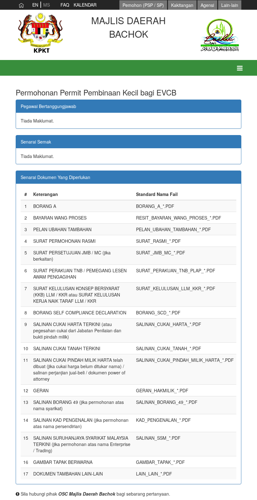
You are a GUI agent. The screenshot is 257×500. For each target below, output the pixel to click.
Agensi (207, 5)
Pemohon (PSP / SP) (143, 5)
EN (35, 5)
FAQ (64, 5)
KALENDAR (85, 5)
